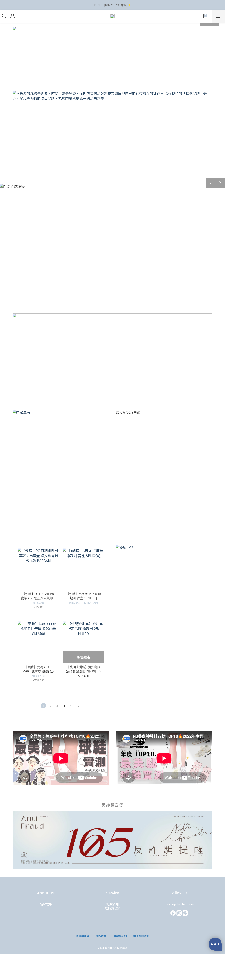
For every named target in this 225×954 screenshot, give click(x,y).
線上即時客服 (141, 936)
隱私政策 (101, 936)
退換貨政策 (112, 908)
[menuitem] (43, 705)
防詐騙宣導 (82, 936)
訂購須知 (112, 904)
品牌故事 (46, 904)
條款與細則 (120, 936)
